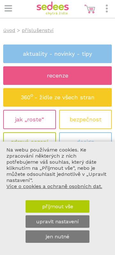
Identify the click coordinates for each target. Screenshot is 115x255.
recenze (57, 75)
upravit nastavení (57, 221)
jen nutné (57, 237)
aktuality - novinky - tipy (57, 53)
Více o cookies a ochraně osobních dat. (54, 186)
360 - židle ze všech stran (58, 96)
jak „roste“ (29, 119)
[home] (53, 13)
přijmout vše (57, 206)
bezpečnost (86, 119)
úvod (9, 30)
